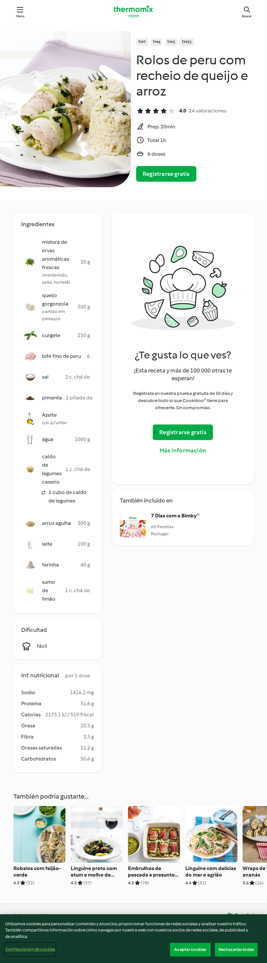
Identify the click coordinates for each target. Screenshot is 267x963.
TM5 (171, 42)
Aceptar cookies (190, 949)
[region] (133, 938)
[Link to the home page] (133, 11)
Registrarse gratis (166, 173)
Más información (183, 450)
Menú (20, 16)
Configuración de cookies (30, 949)
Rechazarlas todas (236, 949)
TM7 (142, 42)
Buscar (247, 16)
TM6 (157, 42)
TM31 (187, 42)
